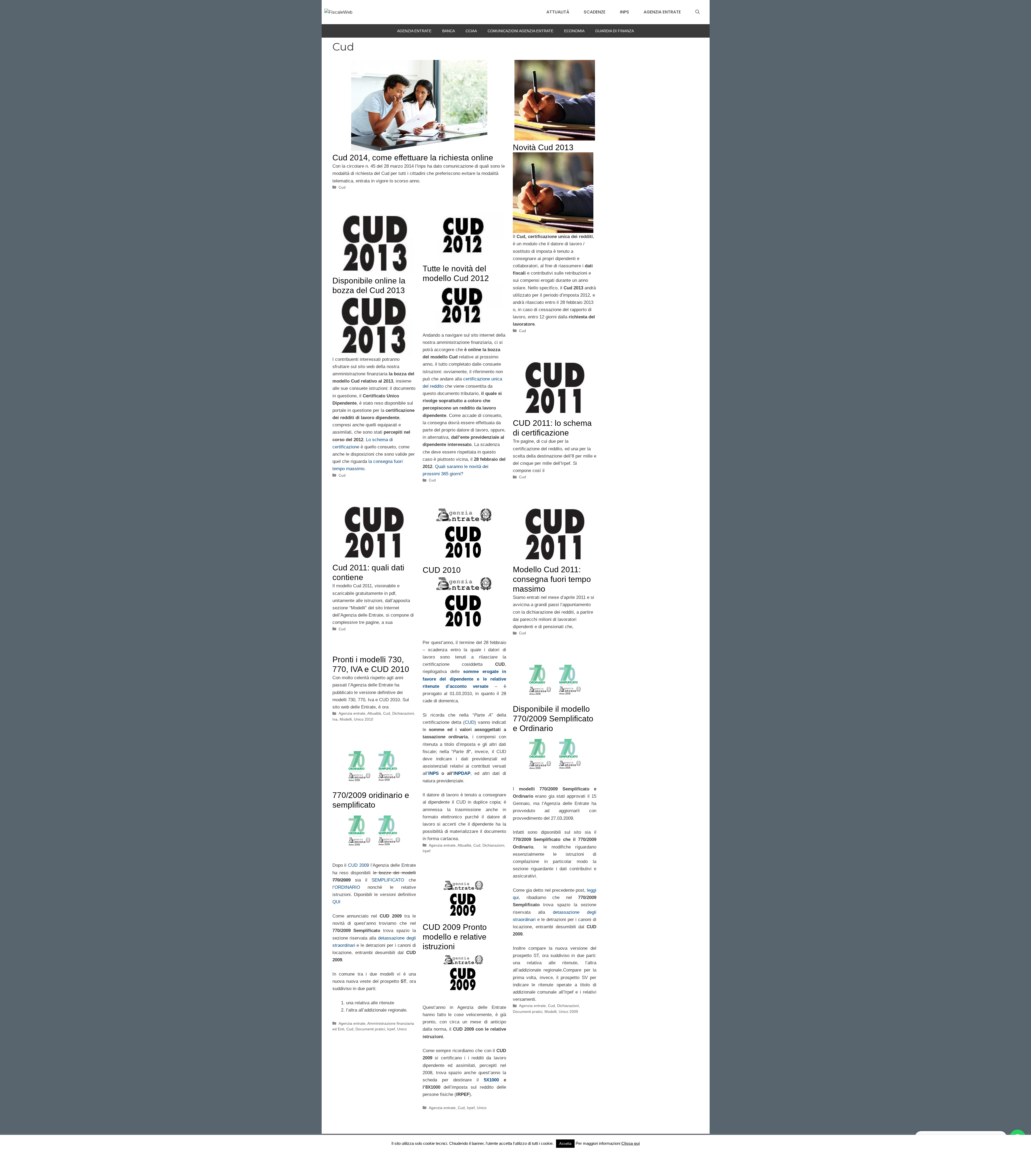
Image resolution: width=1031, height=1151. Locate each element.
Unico (402, 1029)
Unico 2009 (568, 1011)
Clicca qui (630, 1143)
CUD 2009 (359, 865)
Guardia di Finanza (614, 31)
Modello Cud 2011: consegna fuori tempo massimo (552, 579)
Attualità (557, 12)
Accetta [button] (565, 1144)
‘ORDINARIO (346, 887)
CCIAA (471, 31)
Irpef (426, 851)
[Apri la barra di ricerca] (697, 12)
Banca (448, 31)
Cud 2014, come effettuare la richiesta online (412, 157)
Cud (342, 187)
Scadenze (594, 12)
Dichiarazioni (493, 845)
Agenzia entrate (662, 12)
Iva (334, 719)
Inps (624, 12)
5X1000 (491, 1079)
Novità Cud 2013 (543, 147)
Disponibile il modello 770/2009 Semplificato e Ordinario (553, 718)
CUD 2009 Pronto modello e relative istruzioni (455, 937)
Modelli (346, 719)
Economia (574, 31)
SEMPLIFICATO (388, 880)
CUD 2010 (442, 570)
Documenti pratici (527, 1011)
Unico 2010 (363, 719)
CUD (469, 722)
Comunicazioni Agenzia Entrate (520, 31)
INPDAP (461, 773)
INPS (433, 773)
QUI (336, 901)
